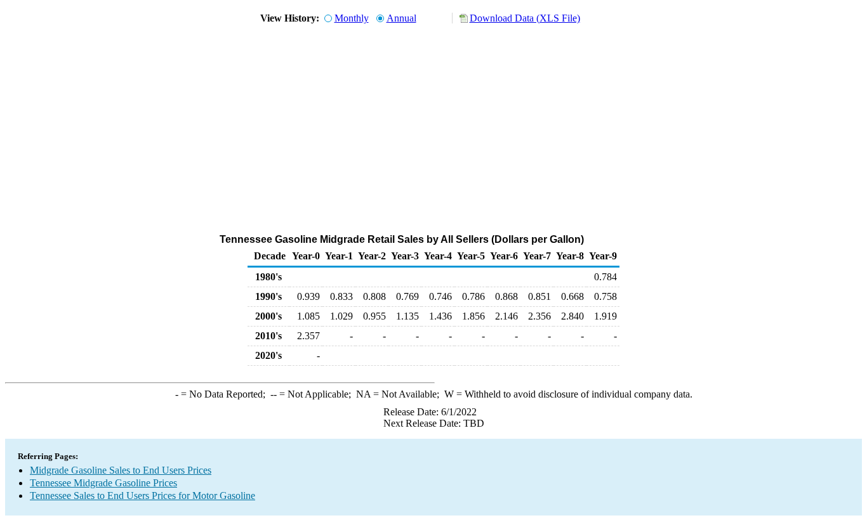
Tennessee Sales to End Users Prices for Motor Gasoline (142, 495)
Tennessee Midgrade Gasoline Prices (103, 482)
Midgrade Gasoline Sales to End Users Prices (120, 470)
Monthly (351, 18)
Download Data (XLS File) (525, 18)
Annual (401, 18)
